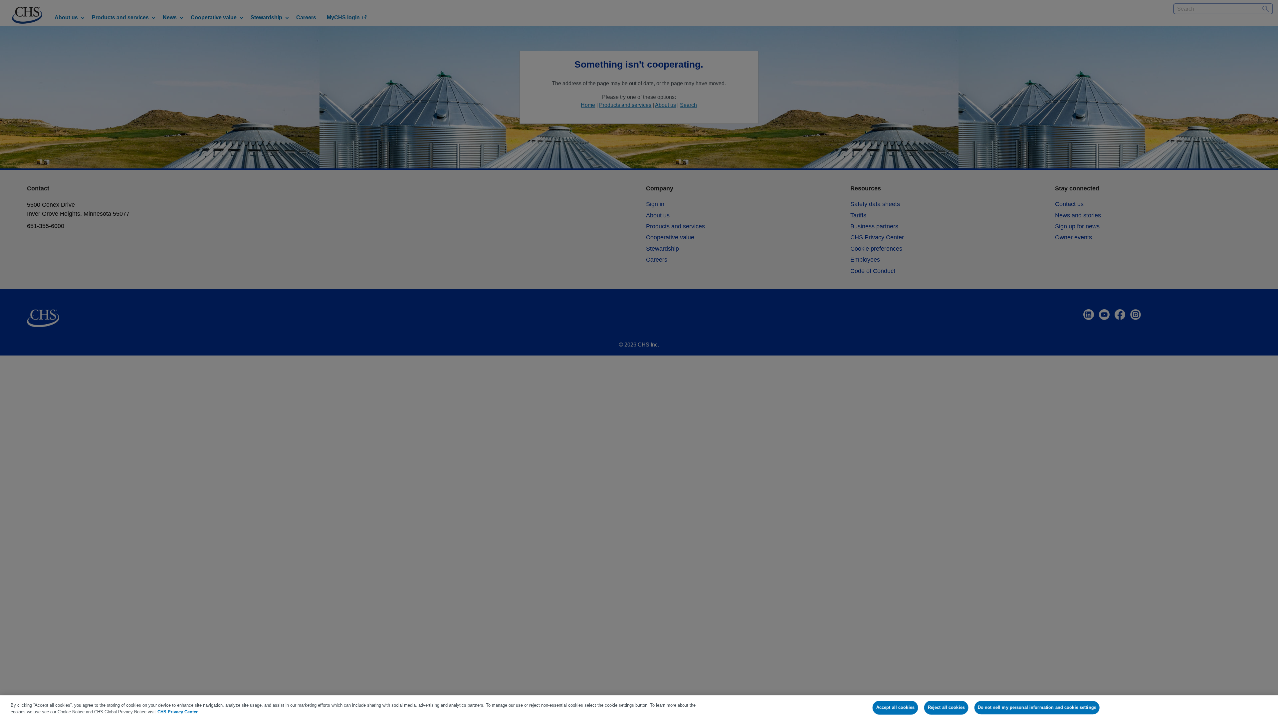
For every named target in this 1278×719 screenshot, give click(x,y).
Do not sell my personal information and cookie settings (1037, 707)
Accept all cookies (895, 707)
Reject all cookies (946, 707)
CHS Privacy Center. (178, 711)
